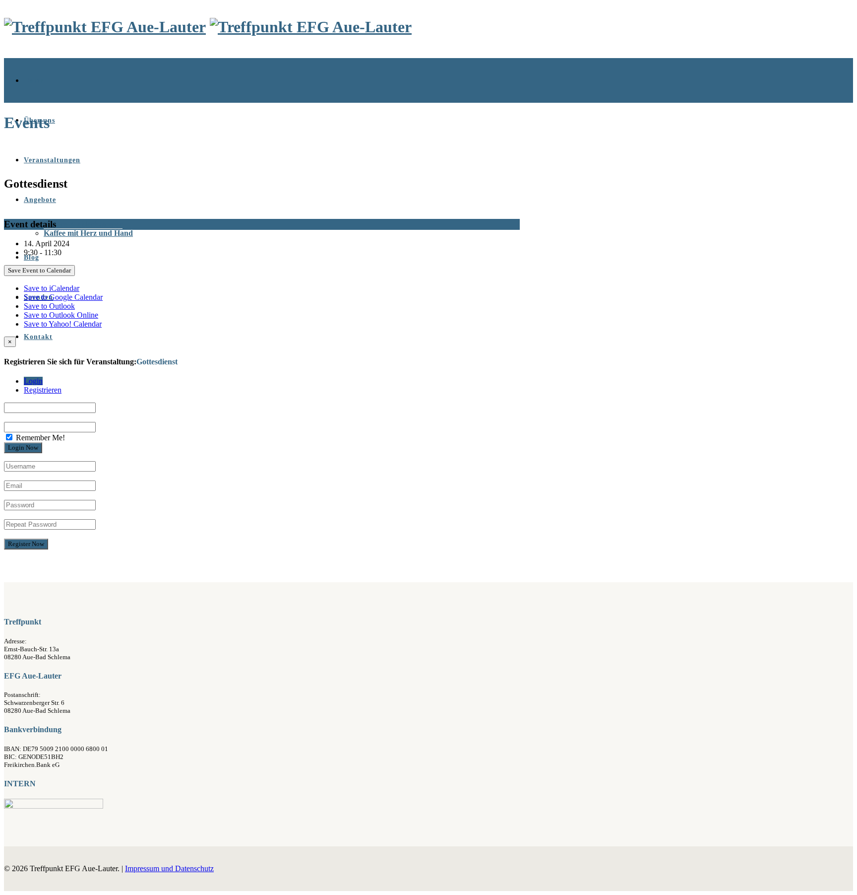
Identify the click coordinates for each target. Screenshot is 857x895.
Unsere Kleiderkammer (83, 224)
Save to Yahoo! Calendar (63, 324)
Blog (31, 257)
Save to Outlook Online (61, 315)
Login (33, 381)
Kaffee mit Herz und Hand (88, 233)
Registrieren (42, 390)
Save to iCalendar (51, 288)
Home (34, 80)
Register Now (26, 544)
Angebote (40, 200)
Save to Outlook (49, 306)
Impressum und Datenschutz (169, 868)
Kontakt (38, 337)
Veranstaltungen (52, 160)
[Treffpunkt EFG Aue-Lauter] (105, 27)
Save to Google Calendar (63, 297)
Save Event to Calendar (39, 270)
